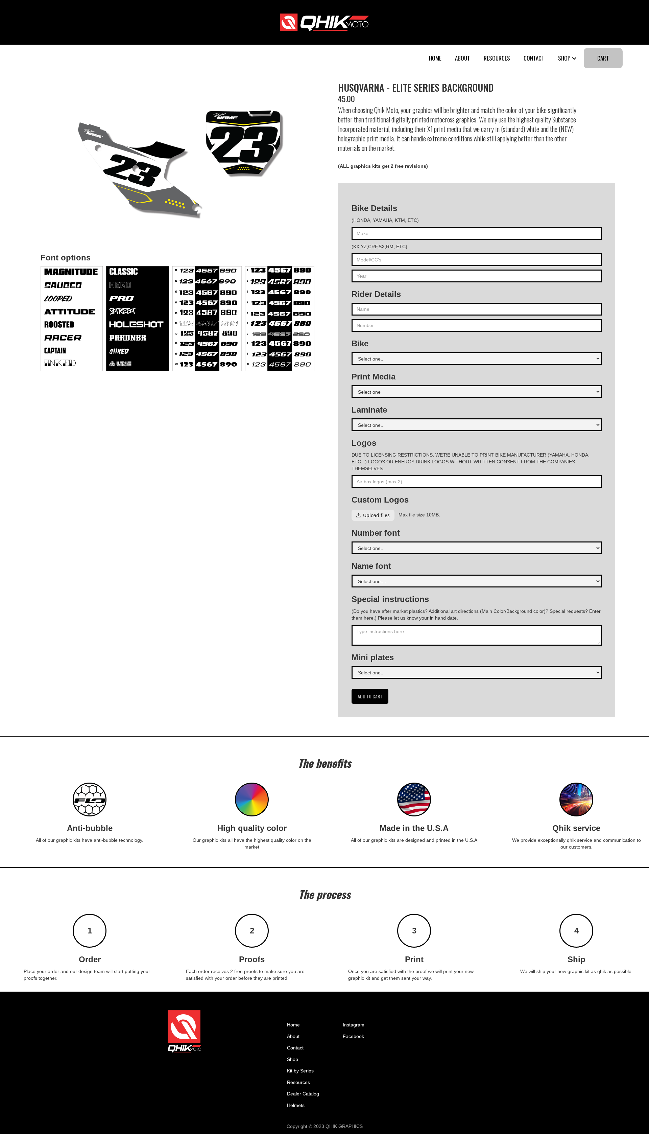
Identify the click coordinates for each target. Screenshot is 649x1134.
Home (435, 58)
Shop (292, 1059)
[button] (567, 58)
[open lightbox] (72, 318)
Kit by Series (300, 1070)
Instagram (353, 1024)
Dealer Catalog (303, 1093)
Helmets (296, 1105)
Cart (603, 58)
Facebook (353, 1036)
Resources (497, 58)
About (462, 58)
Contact (534, 58)
